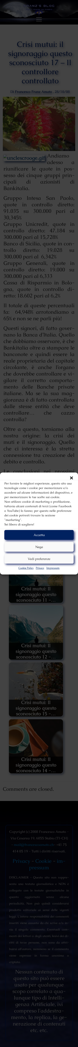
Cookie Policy (26, 568)
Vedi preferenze (39, 559)
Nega (39, 547)
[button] (71, 478)
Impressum (53, 568)
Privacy (40, 568)
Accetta (39, 535)
